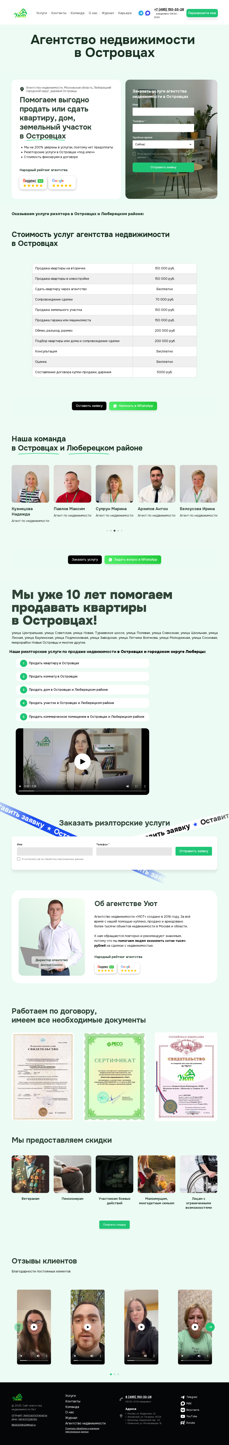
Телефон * (139, 121)
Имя (135, 105)
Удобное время (142, 137)
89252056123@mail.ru (24, 1425)
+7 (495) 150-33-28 (169, 9)
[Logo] (20, 13)
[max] (147, 13)
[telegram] (140, 13)
